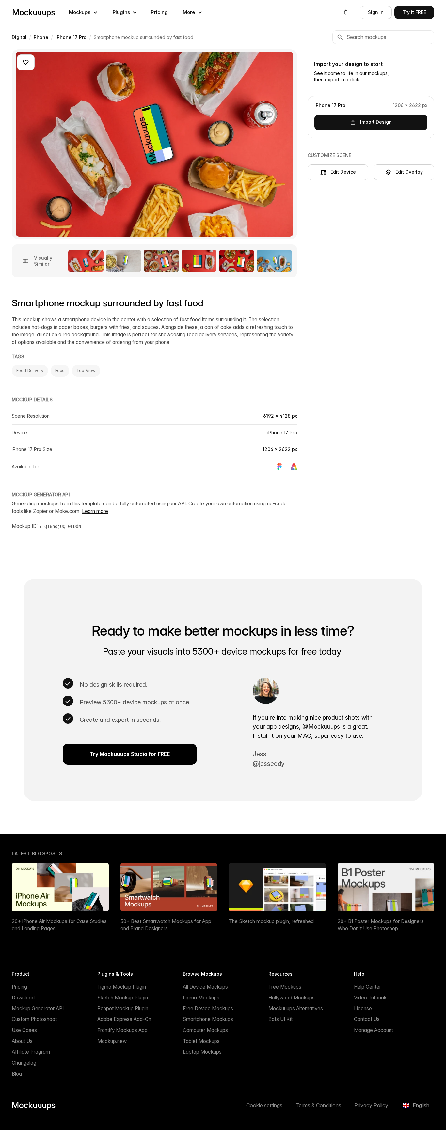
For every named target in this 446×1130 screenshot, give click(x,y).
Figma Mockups (201, 998)
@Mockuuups (321, 726)
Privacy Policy (371, 1105)
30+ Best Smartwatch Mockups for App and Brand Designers (165, 924)
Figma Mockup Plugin (121, 987)
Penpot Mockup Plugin (122, 1008)
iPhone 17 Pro (282, 432)
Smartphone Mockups (208, 1019)
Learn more (95, 511)
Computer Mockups (205, 1030)
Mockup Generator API (38, 1008)
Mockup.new (112, 1041)
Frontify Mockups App (122, 1030)
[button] (83, 12)
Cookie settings (264, 1105)
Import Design (376, 122)
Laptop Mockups (202, 1052)
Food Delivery (29, 370)
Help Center (367, 987)
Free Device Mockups (208, 1008)
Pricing (159, 12)
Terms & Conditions (318, 1105)
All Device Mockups (205, 987)
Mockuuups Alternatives (295, 1008)
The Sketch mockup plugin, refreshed (271, 921)
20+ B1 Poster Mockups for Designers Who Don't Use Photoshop (381, 924)
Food (60, 370)
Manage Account (373, 1030)
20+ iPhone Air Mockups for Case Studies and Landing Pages (59, 924)
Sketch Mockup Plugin (122, 998)
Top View (85, 370)
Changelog (24, 1063)
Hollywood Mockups (291, 998)
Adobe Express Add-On (124, 1019)
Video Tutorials (371, 998)
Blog (17, 1074)
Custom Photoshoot (34, 1019)
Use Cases (24, 1030)
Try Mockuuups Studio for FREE (130, 754)
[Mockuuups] (34, 12)
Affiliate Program (31, 1052)
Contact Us (367, 1019)
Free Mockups (284, 987)
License (363, 1008)
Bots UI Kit (280, 1019)
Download (23, 998)
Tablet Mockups (201, 1041)
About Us (22, 1041)
